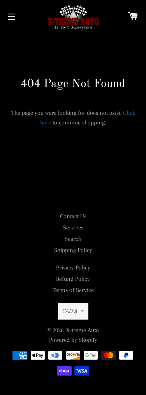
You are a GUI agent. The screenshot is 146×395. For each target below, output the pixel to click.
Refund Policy (73, 278)
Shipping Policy (73, 249)
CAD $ (69, 311)
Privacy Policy (73, 267)
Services (73, 227)
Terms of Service (73, 290)
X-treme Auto (82, 330)
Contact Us (73, 216)
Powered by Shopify (73, 339)
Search (73, 238)
